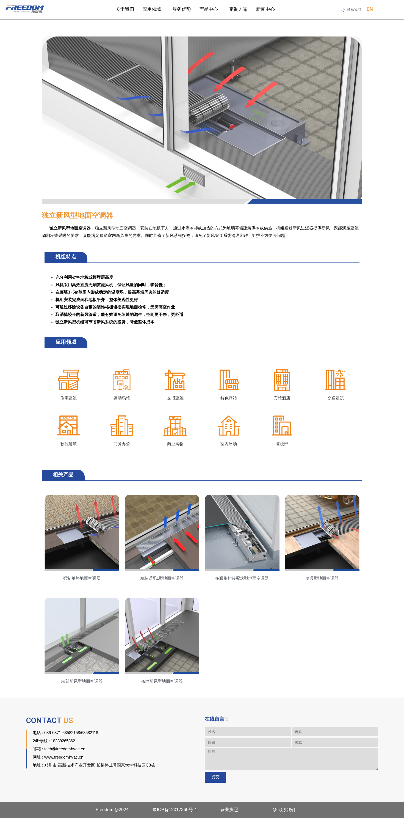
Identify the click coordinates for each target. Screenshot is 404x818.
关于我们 (124, 9)
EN (370, 9)
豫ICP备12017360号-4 (175, 810)
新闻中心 (265, 9)
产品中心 (208, 9)
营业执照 (229, 810)
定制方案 (238, 9)
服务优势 (181, 9)
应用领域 (151, 9)
